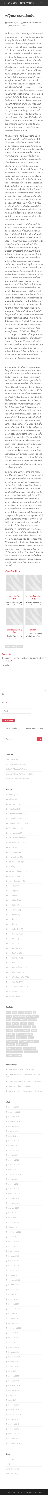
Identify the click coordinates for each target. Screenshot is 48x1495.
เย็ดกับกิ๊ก (9, 1030)
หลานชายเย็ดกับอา (16, 871)
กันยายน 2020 (13, 1337)
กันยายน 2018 (13, 1424)
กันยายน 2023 (13, 1241)
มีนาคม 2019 (13, 1395)
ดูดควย (9, 1016)
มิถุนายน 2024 (13, 1198)
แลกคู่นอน (27, 1052)
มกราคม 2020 (13, 1376)
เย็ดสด (8, 646)
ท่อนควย (17, 457)
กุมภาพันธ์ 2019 (14, 1400)
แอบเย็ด (9, 1055)
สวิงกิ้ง (11, 866)
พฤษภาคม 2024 (14, 1203)
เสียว (15, 367)
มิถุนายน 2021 (13, 1313)
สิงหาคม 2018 (13, 1429)
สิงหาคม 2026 (13, 1107)
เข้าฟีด (8, 1464)
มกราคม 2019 (13, 1405)
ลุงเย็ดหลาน (13, 852)
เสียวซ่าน (9, 444)
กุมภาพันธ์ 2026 (14, 1136)
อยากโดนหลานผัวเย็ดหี (23, 1086)
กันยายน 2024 (13, 1184)
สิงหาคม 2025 (13, 1165)
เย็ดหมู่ (19, 1038)
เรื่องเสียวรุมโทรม (15, 967)
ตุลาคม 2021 (13, 1294)
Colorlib (22, 1492)
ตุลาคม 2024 (13, 1179)
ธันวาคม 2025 (13, 1145)
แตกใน (20, 646)
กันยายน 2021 (13, 1299)
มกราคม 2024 (13, 1222)
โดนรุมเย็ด (17, 1055)
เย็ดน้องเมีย (13, 914)
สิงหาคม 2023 (13, 1246)
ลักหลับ (22, 1020)
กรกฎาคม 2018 (14, 1433)
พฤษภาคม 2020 (14, 1357)
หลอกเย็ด (23, 1023)
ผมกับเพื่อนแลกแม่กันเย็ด (24, 1070)
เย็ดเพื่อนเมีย (13, 948)
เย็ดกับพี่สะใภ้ (14, 900)
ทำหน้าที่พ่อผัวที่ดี (12, 759)
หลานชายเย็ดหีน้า (16, 876)
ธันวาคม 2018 (13, 1409)
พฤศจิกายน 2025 (14, 1150)
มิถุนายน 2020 (13, 1352)
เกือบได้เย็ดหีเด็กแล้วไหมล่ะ (30, 1081)
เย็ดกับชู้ (12, 886)
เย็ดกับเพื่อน (13, 905)
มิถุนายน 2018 (13, 1438)
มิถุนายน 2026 (13, 1116)
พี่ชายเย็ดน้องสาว (15, 842)
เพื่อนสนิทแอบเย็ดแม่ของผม (16, 764)
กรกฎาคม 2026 (14, 1112)
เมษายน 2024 (13, 1208)
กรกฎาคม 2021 (14, 1309)
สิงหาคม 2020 (13, 1342)
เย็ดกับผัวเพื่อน (14, 895)
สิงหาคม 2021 (13, 1304)
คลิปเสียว (12, 809)
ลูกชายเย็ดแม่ (14, 857)
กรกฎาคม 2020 (14, 1347)
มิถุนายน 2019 (13, 1381)
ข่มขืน (11, 794)
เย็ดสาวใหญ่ (13, 934)
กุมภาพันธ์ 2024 (14, 1217)
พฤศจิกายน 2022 (14, 1270)
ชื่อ (4, 694)
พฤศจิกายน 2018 (14, 1414)
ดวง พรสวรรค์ (14, 1091)
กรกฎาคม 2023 (14, 1251)
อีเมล (4, 703)
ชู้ (34, 1013)
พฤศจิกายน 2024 (14, 1174)
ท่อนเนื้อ (13, 464)
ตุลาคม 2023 (13, 1237)
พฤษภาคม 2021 (14, 1318)
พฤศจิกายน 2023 (14, 1232)
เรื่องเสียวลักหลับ (15, 972)
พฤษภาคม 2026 (14, 1121)
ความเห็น (6, 665)
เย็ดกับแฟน (13, 910)
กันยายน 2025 (13, 1160)
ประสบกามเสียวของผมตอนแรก (17, 778)
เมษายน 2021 (13, 1323)
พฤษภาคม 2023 (14, 1261)
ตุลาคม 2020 (13, 1333)
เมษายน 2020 (13, 1361)
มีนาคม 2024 (13, 1213)
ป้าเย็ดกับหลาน (14, 828)
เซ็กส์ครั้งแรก (11, 1027)
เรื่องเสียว (12, 26)
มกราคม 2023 (13, 1265)
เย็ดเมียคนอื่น (24, 1041)
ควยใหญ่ (29, 1013)
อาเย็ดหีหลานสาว (15, 881)
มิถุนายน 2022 (13, 1275)
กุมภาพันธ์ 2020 (14, 1371)
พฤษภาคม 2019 (14, 1385)
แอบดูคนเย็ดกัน (14, 996)
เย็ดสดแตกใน (27, 1034)
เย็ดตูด (34, 1030)
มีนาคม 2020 (13, 1366)
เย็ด (33, 1027)
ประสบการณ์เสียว (15, 823)
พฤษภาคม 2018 (14, 1443)
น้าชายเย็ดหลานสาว (16, 818)
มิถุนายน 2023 (13, 1256)
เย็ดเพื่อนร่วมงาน (12, 1041)
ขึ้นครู (8, 1013)
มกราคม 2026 (13, 1141)
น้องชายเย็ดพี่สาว (15, 814)
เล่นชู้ (25, 1048)
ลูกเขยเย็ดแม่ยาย (15, 862)
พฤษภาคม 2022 (14, 1280)
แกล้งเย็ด (32, 1048)
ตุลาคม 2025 (13, 1155)
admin (25, 23)
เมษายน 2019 (13, 1390)
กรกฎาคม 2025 (14, 1169)
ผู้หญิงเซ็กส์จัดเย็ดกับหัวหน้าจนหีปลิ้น (19, 774)
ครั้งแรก (21, 1013)
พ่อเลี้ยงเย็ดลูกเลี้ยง (16, 838)
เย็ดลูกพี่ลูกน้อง (14, 929)
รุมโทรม (15, 1020)
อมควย (31, 1023)
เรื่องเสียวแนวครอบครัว (14, 1048)
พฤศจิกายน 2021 (14, 1289)
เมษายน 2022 (13, 1285)
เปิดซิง (19, 1027)
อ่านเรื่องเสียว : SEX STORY (19, 3)
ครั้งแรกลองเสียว (15, 799)
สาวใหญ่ (15, 1023)
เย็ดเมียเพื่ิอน (11, 1045)
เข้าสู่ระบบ (10, 1459)
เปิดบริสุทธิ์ (26, 1027)
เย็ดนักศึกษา (10, 1034)
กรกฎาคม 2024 (14, 1193)
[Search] (39, 739)
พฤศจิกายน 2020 (14, 1328)
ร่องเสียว (36, 460)
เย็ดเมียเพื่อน (13, 953)
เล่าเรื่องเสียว (21, 26)
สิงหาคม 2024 (13, 1189)
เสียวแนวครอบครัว (16, 986)
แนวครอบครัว (14, 991)
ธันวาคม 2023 (13, 1227)
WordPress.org (11, 1473)
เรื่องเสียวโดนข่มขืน (16, 977)
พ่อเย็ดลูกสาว (14, 833)
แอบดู (35, 1052)
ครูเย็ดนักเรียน (14, 804)
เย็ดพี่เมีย (12, 919)
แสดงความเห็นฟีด (12, 1469)
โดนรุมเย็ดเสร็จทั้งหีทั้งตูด (32, 1091)
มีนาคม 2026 (13, 1131)
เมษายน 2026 (13, 1126)
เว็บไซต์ (5, 711)
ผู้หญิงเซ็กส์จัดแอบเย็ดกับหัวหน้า (18, 769)
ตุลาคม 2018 (13, 1419)
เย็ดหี (14, 646)
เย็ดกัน (20, 450)
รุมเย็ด (11, 847)
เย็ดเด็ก (11, 938)
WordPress (38, 1492)
